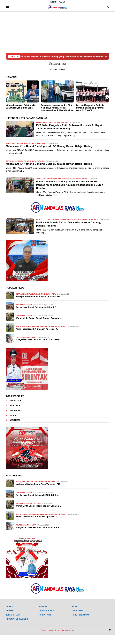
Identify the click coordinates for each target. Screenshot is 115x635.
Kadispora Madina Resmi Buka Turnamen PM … (39, 296)
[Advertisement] (57, 32)
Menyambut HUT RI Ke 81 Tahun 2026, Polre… (38, 339)
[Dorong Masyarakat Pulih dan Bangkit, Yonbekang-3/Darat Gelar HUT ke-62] (57, 91)
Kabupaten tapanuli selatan (28, 305)
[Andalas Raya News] (57, 7)
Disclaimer (77, 610)
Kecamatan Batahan (31, 294)
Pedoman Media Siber (17, 618)
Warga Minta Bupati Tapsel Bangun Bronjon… (38, 318)
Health (13, 415)
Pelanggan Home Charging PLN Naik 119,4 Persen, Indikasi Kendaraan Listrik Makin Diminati (22, 107)
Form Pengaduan (80, 614)
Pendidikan (67, 179)
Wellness (15, 420)
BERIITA (39, 122)
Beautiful (15, 405)
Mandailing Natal (48, 294)
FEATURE (47, 220)
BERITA (46, 122)
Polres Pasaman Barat (26, 337)
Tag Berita (15, 400)
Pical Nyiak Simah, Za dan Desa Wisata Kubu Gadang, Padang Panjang (68, 224)
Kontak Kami (45, 614)
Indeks (9, 606)
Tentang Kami (13, 614)
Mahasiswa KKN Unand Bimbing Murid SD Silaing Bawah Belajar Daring (49, 146)
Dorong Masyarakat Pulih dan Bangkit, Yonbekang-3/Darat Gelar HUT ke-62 (55, 107)
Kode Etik (44, 606)
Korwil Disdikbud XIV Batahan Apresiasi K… (37, 329)
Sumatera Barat (80, 179)
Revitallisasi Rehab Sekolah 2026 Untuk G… (37, 307)
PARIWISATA (76, 220)
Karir (75, 606)
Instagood (15, 410)
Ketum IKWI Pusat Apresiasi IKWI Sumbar (92, 106)
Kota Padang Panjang (58, 122)
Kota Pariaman (38, 143)
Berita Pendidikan (23, 326)
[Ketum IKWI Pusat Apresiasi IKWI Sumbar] (92, 91)
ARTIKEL (39, 220)
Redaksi (10, 610)
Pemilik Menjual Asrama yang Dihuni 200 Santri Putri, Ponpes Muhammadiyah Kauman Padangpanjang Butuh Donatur (69, 185)
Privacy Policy (46, 610)
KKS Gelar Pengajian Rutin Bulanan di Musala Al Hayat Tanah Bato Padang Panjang (69, 126)
